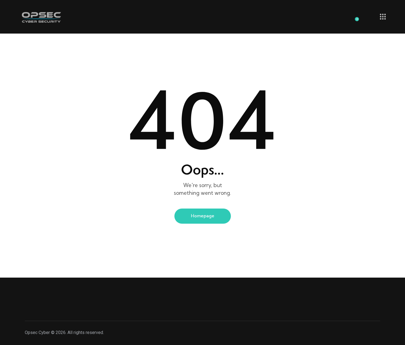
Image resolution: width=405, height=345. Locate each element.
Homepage (202, 215)
